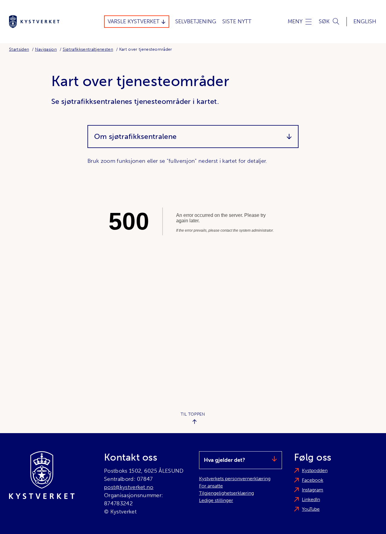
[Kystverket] (34, 21)
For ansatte (211, 486)
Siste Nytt (237, 21)
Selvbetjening (195, 21)
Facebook (312, 480)
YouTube (311, 509)
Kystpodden (314, 470)
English (364, 21)
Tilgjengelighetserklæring (226, 493)
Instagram (312, 490)
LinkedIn (311, 499)
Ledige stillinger (216, 500)
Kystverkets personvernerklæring (235, 478)
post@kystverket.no (128, 487)
